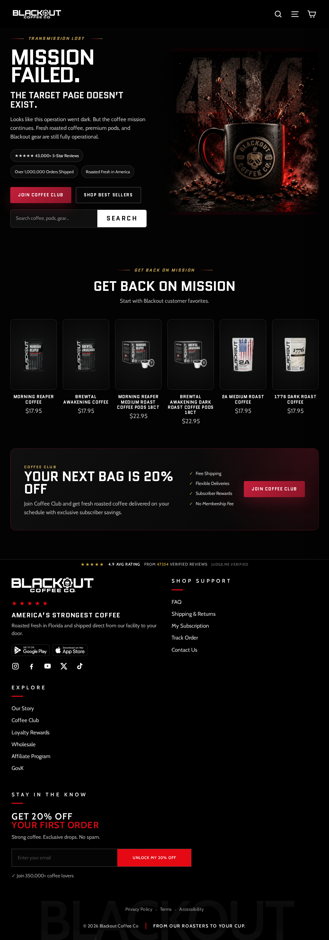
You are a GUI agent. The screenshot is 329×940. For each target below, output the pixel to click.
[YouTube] (47, 666)
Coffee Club (25, 720)
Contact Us (184, 650)
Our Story (23, 708)
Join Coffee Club (41, 195)
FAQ (177, 602)
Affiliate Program (31, 756)
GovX (17, 768)
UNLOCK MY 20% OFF (154, 857)
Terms (166, 909)
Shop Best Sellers (108, 195)
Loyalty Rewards (30, 732)
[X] (63, 666)
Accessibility (191, 909)
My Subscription (190, 625)
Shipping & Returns (194, 614)
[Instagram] (15, 666)
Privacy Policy (138, 909)
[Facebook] (31, 666)
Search (122, 218)
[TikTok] (80, 666)
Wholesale (24, 744)
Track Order (185, 637)
